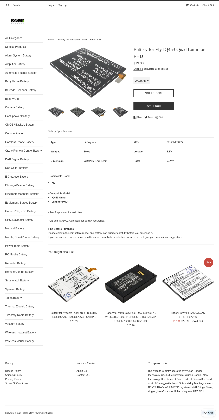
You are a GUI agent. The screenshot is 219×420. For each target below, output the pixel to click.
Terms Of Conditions (16, 383)
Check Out (208, 5)
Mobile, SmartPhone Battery (22, 237)
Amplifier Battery (15, 64)
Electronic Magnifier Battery (21, 193)
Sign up (62, 5)
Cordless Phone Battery (19, 142)
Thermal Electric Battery (19, 306)
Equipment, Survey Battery (21, 202)
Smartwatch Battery (17, 280)
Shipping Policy (13, 374)
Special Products (15, 46)
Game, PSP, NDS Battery (20, 211)
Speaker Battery (15, 289)
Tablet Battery (13, 297)
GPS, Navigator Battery (19, 219)
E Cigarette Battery (16, 176)
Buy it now (154, 106)
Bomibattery (28, 413)
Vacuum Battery (14, 323)
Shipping (138, 68)
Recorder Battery (15, 263)
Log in (51, 5)
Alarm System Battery (18, 55)
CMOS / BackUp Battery (19, 124)
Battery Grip (12, 98)
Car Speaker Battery (17, 116)
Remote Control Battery (19, 271)
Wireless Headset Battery (20, 332)
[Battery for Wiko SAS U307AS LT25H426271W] (188, 283)
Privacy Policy (13, 379)
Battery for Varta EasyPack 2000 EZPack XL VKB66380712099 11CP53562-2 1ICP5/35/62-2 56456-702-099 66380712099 (131, 317)
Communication (14, 133)
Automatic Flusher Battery (20, 72)
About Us (81, 370)
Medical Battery (14, 228)
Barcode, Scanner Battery (20, 90)
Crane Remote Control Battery (23, 150)
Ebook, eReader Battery (19, 185)
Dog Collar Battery (16, 167)
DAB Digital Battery (17, 159)
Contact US (82, 374)
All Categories (13, 38)
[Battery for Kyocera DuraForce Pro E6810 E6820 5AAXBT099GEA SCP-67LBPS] (74, 283)
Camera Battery (14, 107)
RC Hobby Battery (16, 254)
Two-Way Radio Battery (19, 315)
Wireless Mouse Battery (19, 341)
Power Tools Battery (17, 245)
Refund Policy (13, 370)
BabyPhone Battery (17, 81)
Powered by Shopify (44, 413)
